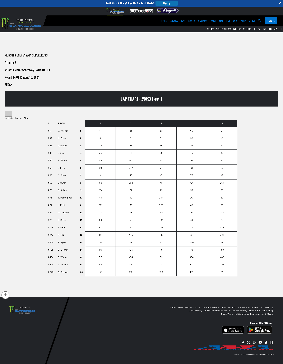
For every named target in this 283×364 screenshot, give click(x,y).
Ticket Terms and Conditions (235, 314)
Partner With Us (192, 308)
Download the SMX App (261, 314)
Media (243, 20)
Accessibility (267, 308)
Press (180, 308)
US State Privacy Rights (248, 308)
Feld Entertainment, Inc (249, 354)
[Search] (259, 20)
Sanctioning (267, 311)
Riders (163, 20)
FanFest (237, 29)
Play (228, 20)
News (183, 20)
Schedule (174, 20)
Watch (213, 20)
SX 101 (235, 20)
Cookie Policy (195, 311)
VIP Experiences (223, 29)
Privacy (231, 308)
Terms (223, 308)
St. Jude (247, 29)
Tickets (271, 20)
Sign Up (166, 3)
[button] (141, 3)
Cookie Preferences (213, 311)
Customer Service (210, 308)
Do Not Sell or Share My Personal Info (242, 311)
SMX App (210, 29)
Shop (221, 20)
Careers (172, 308)
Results (191, 20)
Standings (202, 20)
